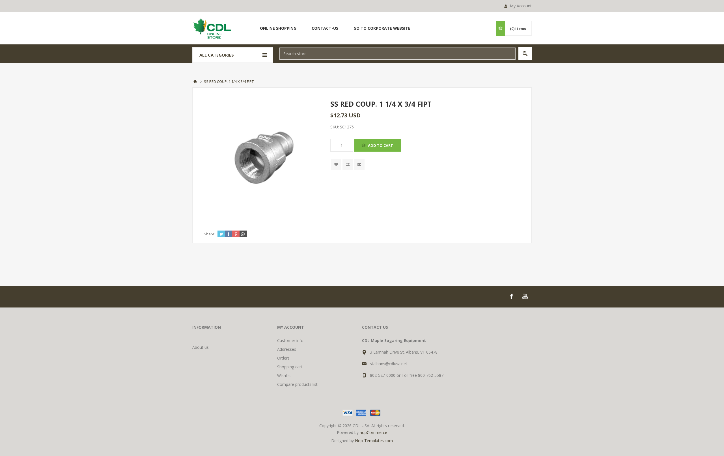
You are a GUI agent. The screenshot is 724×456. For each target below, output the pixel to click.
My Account (521, 5)
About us (200, 347)
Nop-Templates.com (374, 440)
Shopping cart (289, 366)
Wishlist (284, 375)
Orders (283, 358)
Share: (209, 233)
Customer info (290, 340)
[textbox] (397, 54)
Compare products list (297, 384)
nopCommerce (373, 432)
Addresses (286, 349)
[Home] (195, 81)
